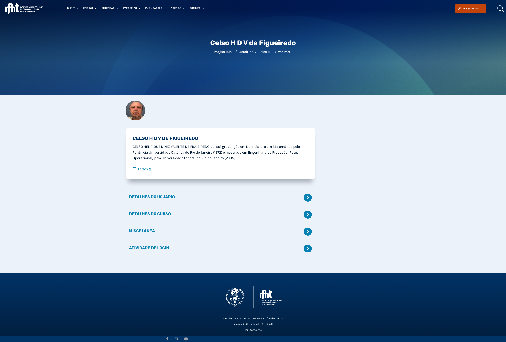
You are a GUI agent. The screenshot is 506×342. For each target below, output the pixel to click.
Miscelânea (142, 230)
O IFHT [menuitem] (71, 8)
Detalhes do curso (150, 213)
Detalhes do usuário (152, 196)
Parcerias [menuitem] (130, 8)
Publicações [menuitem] (153, 8)
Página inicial (225, 52)
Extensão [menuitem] (108, 8)
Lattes (143, 169)
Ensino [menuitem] (88, 8)
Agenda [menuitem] (176, 8)
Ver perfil (285, 52)
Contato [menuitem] (195, 8)
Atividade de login (149, 247)
